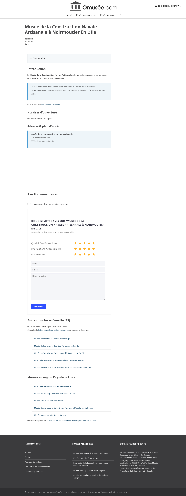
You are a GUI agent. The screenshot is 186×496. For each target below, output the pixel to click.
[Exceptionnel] (93, 243)
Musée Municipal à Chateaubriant (48, 400)
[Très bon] (89, 243)
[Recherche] (120, 15)
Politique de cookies (33, 462)
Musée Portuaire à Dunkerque (86, 458)
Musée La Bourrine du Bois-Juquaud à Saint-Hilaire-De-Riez (60, 353)
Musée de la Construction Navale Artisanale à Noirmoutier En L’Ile (62, 367)
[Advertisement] (140, 40)
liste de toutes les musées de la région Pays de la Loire (72, 420)
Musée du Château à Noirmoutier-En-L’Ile (90, 453)
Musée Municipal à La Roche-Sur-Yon (50, 415)
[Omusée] (93, 6)
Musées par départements (86, 15)
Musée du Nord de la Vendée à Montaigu (52, 338)
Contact (28, 457)
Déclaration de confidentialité (37, 467)
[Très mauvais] (75, 243)
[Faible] (80, 243)
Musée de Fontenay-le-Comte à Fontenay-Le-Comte (56, 346)
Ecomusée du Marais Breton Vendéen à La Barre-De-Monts (59, 360)
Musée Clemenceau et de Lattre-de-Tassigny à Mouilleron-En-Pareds (63, 408)
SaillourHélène (126, 457)
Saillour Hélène (126, 452)
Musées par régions (107, 15)
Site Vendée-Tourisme (50, 104)
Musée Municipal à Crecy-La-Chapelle (89, 470)
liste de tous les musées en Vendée (53, 330)
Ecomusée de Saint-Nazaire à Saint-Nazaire (52, 386)
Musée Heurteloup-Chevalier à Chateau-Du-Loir (54, 393)
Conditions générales (34, 471)
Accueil (69, 15)
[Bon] (84, 243)
